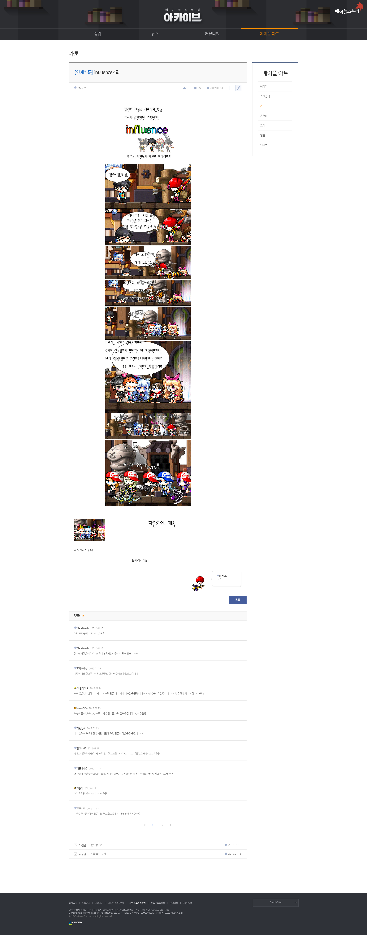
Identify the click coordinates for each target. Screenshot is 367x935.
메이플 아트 (269, 34)
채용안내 (86, 903)
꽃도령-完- (97, 845)
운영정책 (174, 903)
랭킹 (97, 34)
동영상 (263, 115)
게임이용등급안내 (116, 903)
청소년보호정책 (158, 903)
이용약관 (99, 903)
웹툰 (262, 135)
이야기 (263, 86)
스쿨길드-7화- (99, 854)
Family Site (275, 902)
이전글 (82, 845)
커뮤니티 (212, 34)
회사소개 (73, 903)
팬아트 (263, 145)
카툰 (262, 106)
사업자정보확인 (177, 913)
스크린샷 (265, 96)
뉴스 (155, 34)
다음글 (82, 854)
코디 (262, 125)
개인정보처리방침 (137, 903)
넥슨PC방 (187, 903)
